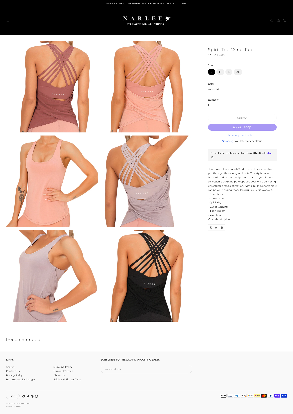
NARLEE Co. (25, 403)
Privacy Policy (14, 375)
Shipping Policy (62, 367)
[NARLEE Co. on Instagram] (36, 396)
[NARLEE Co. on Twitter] (27, 396)
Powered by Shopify (13, 406)
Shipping (227, 141)
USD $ (12, 396)
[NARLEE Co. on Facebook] (23, 396)
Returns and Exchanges (21, 379)
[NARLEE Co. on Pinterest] (32, 396)
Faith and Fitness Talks (67, 379)
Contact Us (13, 371)
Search (10, 367)
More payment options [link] (242, 135)
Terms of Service (63, 371)
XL (237, 71)
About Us (59, 375)
